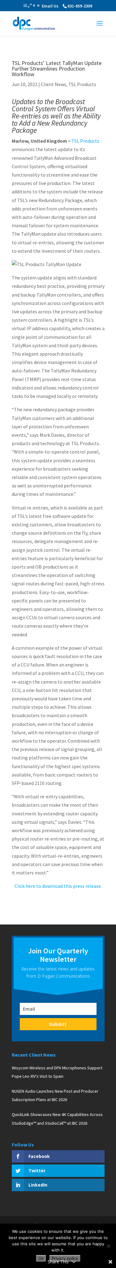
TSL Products (82, 84)
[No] (108, 1246)
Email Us (50, 6)
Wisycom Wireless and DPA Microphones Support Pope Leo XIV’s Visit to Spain (57, 1072)
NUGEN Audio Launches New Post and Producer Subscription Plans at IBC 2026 (55, 1095)
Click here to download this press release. (58, 886)
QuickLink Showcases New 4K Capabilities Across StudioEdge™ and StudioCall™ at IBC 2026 (57, 1119)
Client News (53, 84)
